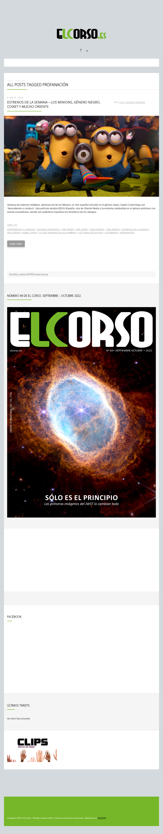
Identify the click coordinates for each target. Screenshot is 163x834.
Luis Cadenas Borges (132, 102)
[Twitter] (85, 49)
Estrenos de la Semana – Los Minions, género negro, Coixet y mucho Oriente (53, 104)
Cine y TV (12, 225)
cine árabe (67, 229)
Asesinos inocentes (48, 229)
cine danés (82, 229)
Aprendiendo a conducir (21, 229)
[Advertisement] (81, 12)
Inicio (10, 81)
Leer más (16, 243)
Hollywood (13, 233)
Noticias (20, 81)
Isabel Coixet (29, 233)
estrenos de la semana (135, 229)
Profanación (127, 233)
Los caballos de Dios (90, 233)
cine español (97, 229)
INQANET (102, 818)
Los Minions (111, 233)
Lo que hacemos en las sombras (57, 233)
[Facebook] (78, 49)
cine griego (113, 229)
